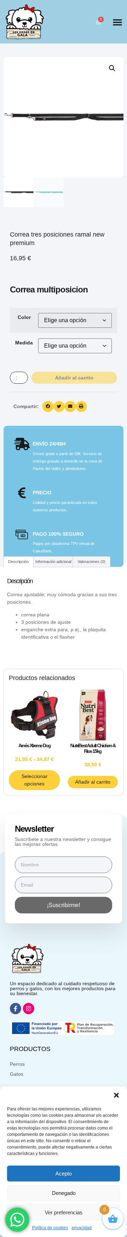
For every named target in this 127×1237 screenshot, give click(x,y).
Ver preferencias (64, 1212)
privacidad (82, 1227)
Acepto (63, 1174)
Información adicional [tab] (53, 561)
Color (24, 317)
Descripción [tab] (18, 561)
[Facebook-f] (15, 1008)
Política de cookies (50, 1227)
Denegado (63, 1193)
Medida (24, 342)
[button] (116, 1095)
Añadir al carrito (74, 378)
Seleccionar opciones (35, 779)
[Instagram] (28, 1008)
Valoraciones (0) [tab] (91, 561)
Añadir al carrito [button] (92, 782)
